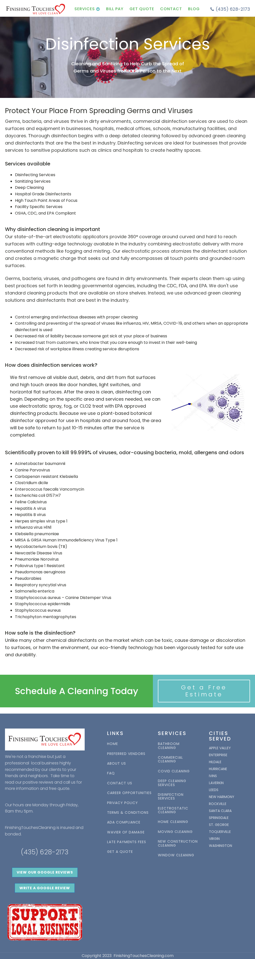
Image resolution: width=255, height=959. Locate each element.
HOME (112, 744)
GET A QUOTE (120, 852)
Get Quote (141, 9)
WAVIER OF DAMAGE (126, 832)
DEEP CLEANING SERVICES (172, 783)
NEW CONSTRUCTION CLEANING (178, 843)
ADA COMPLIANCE (123, 822)
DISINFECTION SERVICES (171, 797)
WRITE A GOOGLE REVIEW (44, 887)
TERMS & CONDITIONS (128, 812)
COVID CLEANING (174, 771)
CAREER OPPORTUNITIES (129, 793)
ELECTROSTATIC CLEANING (173, 810)
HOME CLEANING (173, 822)
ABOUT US (116, 763)
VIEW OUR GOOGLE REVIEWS (45, 872)
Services (84, 9)
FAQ (111, 773)
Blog (194, 9)
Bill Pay (115, 9)
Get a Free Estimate (204, 691)
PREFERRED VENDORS (126, 754)
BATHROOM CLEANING (169, 746)
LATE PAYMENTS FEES (126, 842)
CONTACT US (119, 783)
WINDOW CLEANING (176, 855)
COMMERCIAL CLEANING (170, 759)
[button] (230, 9)
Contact (171, 9)
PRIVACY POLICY (122, 803)
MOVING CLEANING (175, 832)
